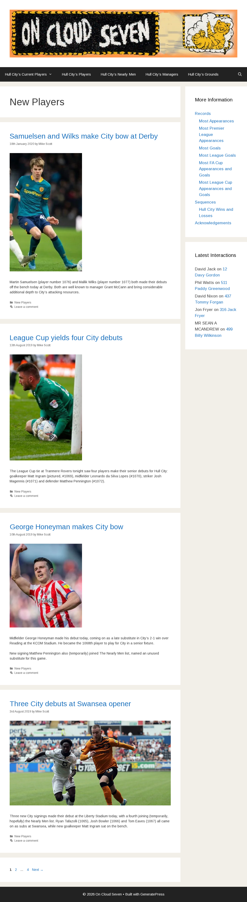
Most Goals (210, 148)
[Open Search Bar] (240, 74)
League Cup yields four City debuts (66, 338)
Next (37, 870)
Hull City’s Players (76, 74)
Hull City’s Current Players (26, 74)
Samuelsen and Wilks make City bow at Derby (84, 136)
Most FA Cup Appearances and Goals (215, 169)
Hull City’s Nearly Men (118, 74)
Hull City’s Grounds (203, 74)
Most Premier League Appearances (211, 134)
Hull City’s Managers (161, 74)
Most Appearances (216, 121)
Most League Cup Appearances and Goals (215, 188)
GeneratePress (152, 894)
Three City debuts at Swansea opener (70, 704)
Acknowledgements (213, 223)
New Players (22, 302)
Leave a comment (26, 307)
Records (203, 113)
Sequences (205, 202)
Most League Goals (217, 155)
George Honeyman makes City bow (66, 527)
